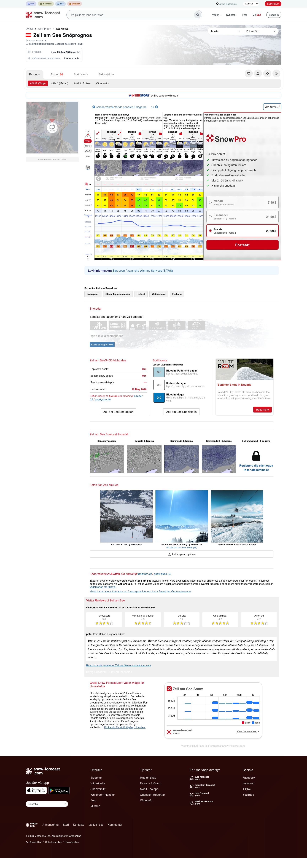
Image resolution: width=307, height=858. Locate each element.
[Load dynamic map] (52, 127)
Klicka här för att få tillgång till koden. (125, 727)
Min (256, 14)
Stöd (66, 825)
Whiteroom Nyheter (102, 795)
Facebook (249, 778)
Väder (215, 14)
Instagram (249, 783)
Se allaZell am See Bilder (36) (181, 547)
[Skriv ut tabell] (276, 73)
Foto (244, 14)
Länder (29, 29)
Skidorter (96, 778)
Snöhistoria (81, 74)
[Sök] (197, 14)
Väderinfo (146, 800)
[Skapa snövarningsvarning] (258, 73)
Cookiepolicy (72, 842)
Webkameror (159, 294)
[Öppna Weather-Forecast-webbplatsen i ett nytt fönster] (74, 3)
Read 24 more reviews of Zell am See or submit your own (118, 665)
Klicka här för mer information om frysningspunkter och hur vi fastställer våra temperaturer (140, 591)
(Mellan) (59, 83)
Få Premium (273, 3)
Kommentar (115, 825)
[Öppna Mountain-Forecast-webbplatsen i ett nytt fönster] (46, 3)
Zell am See (62, 29)
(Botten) (82, 83)
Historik (141, 294)
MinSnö (95, 806)
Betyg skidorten (96, 672)
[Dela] (267, 73)
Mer (88, 169)
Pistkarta (177, 294)
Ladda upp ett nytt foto (183, 554)
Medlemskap (148, 778)
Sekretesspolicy (53, 842)
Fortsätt (242, 244)
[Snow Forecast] (42, 14)
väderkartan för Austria (102, 586)
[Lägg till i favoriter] (249, 73)
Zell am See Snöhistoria (181, 412)
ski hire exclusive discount (164, 95)
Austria (44, 29)
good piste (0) (103, 399)
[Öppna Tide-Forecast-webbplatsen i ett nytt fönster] (60, 3)
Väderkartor (102, 83)
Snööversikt (97, 789)
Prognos (34, 74)
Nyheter (230, 14)
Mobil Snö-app (149, 789)
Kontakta (78, 825)
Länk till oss (95, 825)
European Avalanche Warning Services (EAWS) (142, 270)
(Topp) (38, 83)
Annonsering (50, 825)
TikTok (247, 789)
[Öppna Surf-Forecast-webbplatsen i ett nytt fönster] (31, 3)
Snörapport (93, 294)
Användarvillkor (33, 842)
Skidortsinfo (106, 74)
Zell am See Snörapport (118, 412)
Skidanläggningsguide (118, 294)
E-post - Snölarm (150, 783)
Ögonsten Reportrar (152, 795)
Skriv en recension (120, 672)
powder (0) (145, 574)
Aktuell (54, 74)
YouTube (248, 795)
